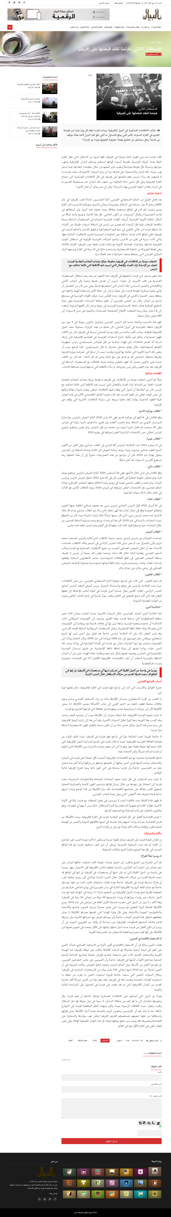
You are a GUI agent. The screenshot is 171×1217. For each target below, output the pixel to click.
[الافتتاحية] (69, 1172)
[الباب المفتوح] (97, 1183)
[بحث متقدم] (9, 27)
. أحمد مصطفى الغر (152, 54)
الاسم (160, 1072)
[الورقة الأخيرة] (154, 1183)
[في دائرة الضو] (126, 1183)
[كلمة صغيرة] (83, 1172)
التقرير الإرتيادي (96, 27)
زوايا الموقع (120, 27)
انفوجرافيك (108, 27)
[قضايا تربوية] (126, 1172)
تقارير (152, 42)
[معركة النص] (83, 1194)
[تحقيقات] (126, 1194)
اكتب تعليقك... (157, 1096)
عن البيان (146, 27)
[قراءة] (83, 1183)
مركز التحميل (85, 27)
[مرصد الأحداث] (140, 1183)
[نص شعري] (112, 1183)
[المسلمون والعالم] (154, 1171)
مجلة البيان (157, 27)
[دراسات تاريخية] (69, 1183)
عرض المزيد (66, 1059)
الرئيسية (158, 42)
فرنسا (95, 1040)
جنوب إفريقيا (82, 1040)
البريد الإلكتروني (156, 1084)
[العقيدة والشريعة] (97, 1172)
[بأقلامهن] (69, 1194)
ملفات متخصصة (133, 27)
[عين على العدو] (140, 1194)
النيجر (70, 1040)
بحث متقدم (75, 27)
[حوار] (97, 1194)
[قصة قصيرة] (112, 1194)
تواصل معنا (119, 3)
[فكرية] (154, 1194)
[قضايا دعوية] (112, 1172)
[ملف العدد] (140, 1172)
